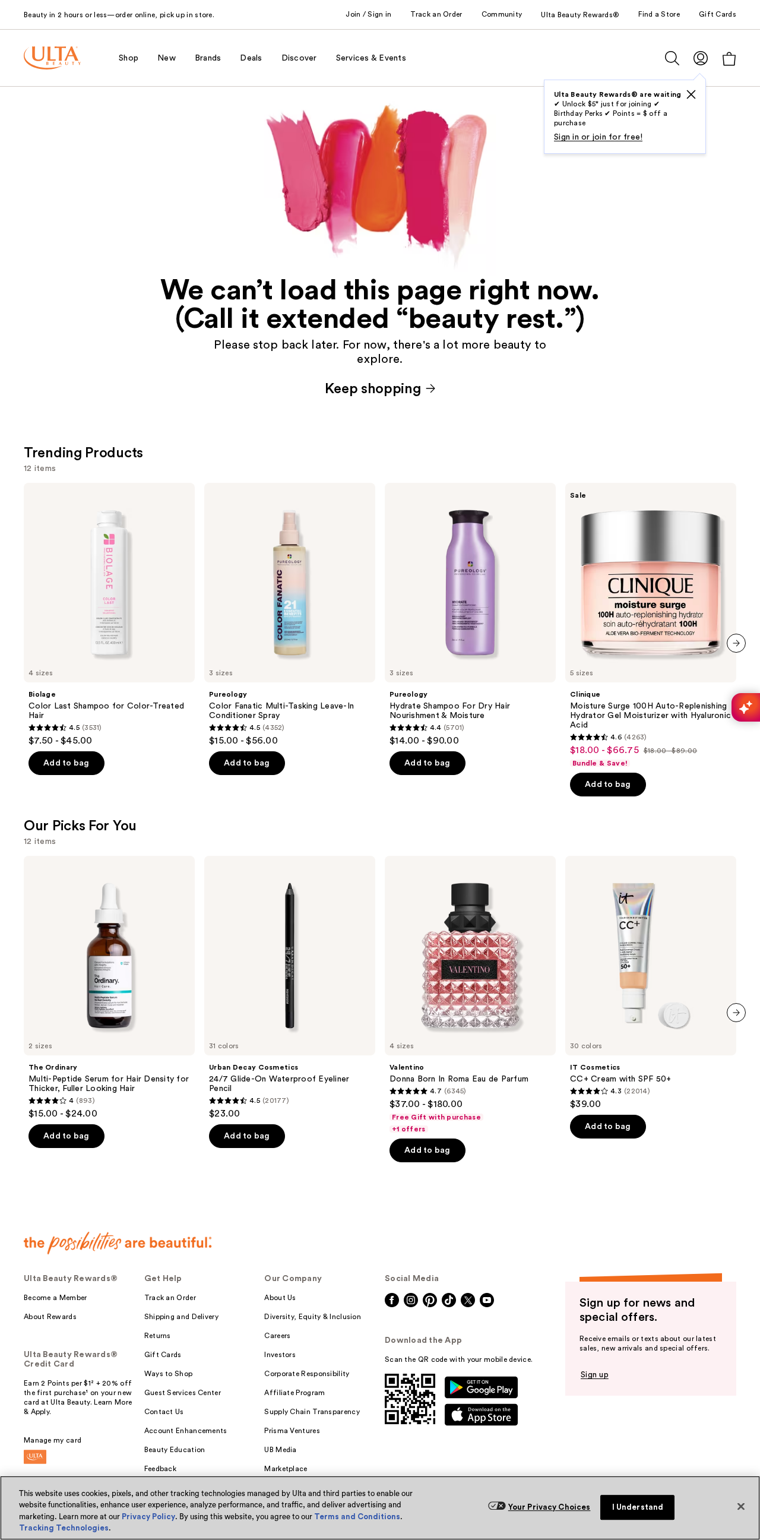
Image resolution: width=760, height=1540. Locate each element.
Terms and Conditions (357, 1516)
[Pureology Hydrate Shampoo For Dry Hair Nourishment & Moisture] (470, 615)
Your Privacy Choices (549, 1507)
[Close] (741, 1506)
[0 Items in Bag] (729, 58)
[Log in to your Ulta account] (701, 58)
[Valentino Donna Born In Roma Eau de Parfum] (470, 995)
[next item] (736, 643)
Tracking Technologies (64, 1528)
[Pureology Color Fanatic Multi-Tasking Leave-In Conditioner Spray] (289, 615)
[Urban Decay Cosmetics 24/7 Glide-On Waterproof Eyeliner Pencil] (289, 988)
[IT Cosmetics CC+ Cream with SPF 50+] (650, 983)
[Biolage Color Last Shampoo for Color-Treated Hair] (109, 615)
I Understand (638, 1507)
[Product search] (672, 58)
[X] (691, 94)
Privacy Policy (148, 1516)
